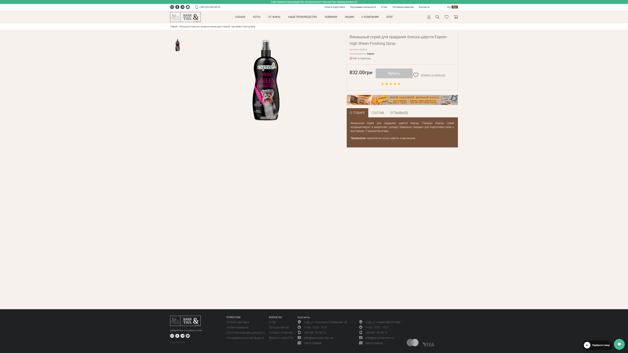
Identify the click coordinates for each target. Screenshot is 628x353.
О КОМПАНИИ (370, 16)
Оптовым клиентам (403, 7)
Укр (449, 7)
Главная (174, 26)
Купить (394, 73)
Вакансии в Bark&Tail (281, 337)
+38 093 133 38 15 (315, 332)
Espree (370, 53)
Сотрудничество (279, 327)
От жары (274, 16)
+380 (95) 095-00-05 (209, 7)
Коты (256, 16)
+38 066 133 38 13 (376, 332)
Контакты (424, 7)
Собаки (240, 16)
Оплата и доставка (334, 7)
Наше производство (302, 16)
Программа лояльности (363, 7)
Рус (455, 7)
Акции (349, 16)
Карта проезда (312, 343)
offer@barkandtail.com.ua (318, 337)
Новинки (331, 16)
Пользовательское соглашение (245, 337)
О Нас (384, 7)
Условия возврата (237, 327)
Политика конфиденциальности (246, 332)
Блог (389, 16)
